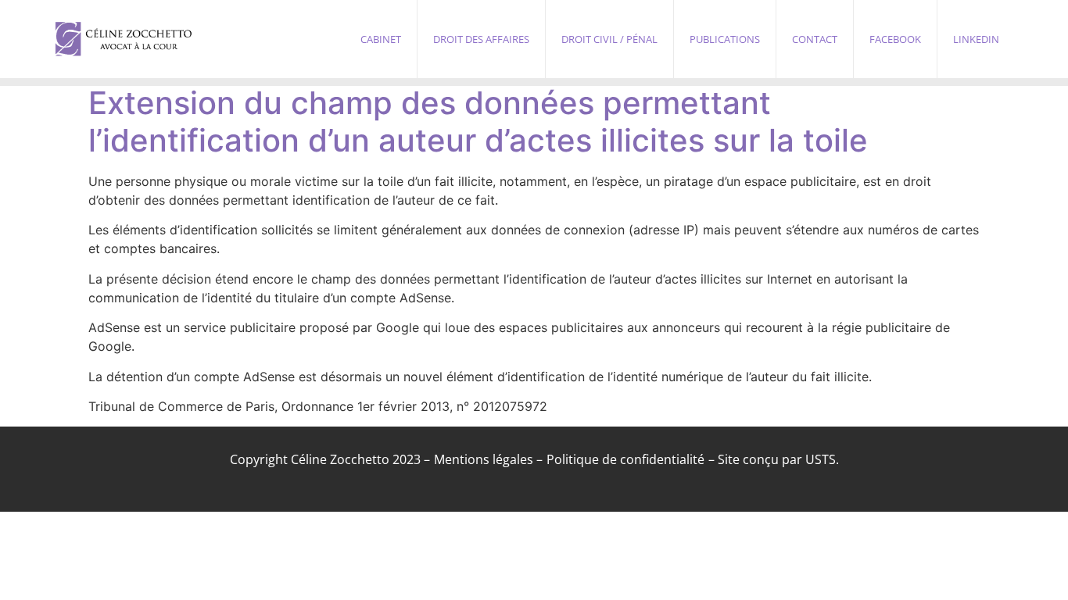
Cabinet (380, 39)
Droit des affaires (481, 39)
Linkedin (976, 39)
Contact (814, 39)
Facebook (895, 39)
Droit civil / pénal (609, 39)
